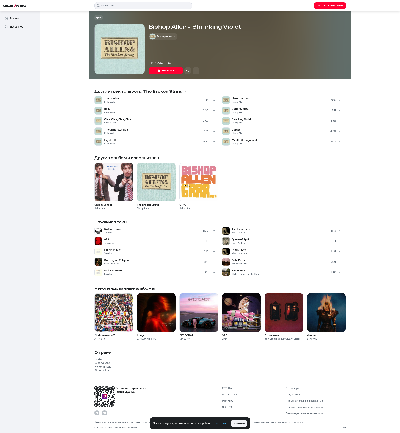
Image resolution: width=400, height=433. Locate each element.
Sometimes (239, 271)
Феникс (312, 335)
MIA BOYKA (184, 339)
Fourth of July (112, 250)
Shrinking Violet (241, 119)
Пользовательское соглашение (304, 401)
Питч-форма (293, 388)
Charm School (103, 205)
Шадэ (140, 335)
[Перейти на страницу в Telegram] (96, 412)
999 (106, 239)
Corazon (237, 130)
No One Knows (113, 229)
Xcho (149, 339)
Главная (14, 18)
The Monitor (111, 99)
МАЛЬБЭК (288, 339)
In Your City (239, 250)
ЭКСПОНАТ (186, 335)
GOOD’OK (227, 407)
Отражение (272, 335)
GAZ (224, 335)
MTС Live (227, 388)
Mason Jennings (111, 263)
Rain (107, 109)
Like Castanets (241, 99)
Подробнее (221, 423)
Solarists (108, 253)
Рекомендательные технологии (304, 413)
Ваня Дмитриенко (273, 339)
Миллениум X (106, 335)
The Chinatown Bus (116, 130)
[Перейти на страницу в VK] (104, 412)
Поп (151, 63)
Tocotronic (109, 243)
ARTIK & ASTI (100, 339)
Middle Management (244, 140)
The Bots (108, 232)
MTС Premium (230, 395)
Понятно (239, 423)
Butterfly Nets (240, 109)
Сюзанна (298, 339)
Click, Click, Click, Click (117, 119)
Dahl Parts (238, 260)
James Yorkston (239, 243)
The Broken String (148, 205)
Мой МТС (227, 401)
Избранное (16, 27)
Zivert (224, 339)
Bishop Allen (110, 102)
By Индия (141, 339)
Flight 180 (110, 140)
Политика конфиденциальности (304, 407)
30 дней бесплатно (330, 5)
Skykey (235, 274)
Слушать (168, 71)
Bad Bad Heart (113, 271)
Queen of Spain (241, 239)
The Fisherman (241, 229)
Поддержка (293, 395)
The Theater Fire (239, 263)
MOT (155, 339)
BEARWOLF (312, 339)
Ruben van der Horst (249, 274)
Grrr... (182, 205)
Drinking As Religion (116, 260)
